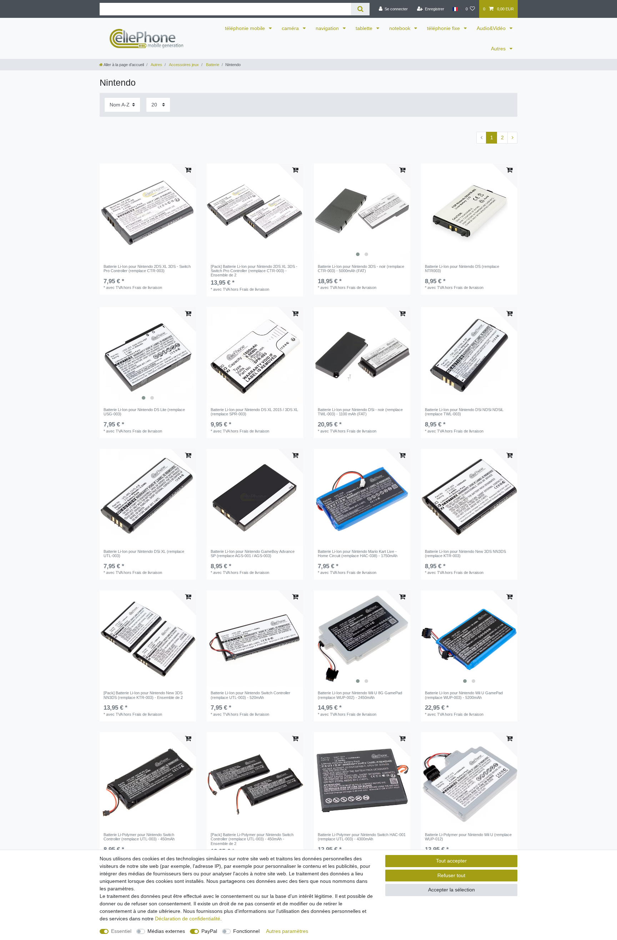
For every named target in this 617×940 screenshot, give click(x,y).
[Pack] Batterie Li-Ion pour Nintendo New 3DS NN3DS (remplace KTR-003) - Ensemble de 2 (143, 695)
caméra (291, 28)
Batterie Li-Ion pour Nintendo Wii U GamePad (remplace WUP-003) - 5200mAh (464, 695)
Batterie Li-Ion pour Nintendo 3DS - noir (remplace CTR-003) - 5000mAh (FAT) (361, 268)
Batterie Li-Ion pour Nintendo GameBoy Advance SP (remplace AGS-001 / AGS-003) (253, 553)
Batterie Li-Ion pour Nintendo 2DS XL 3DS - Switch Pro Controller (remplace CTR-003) (147, 268)
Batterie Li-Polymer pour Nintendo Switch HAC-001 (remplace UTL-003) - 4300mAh (362, 836)
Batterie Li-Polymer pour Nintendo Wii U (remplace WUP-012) (468, 836)
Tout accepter (451, 861)
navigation (328, 28)
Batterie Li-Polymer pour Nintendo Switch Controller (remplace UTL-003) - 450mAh (139, 836)
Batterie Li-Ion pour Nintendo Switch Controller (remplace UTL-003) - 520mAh (250, 695)
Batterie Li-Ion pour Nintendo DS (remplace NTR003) (462, 268)
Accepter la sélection (451, 889)
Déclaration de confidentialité (187, 918)
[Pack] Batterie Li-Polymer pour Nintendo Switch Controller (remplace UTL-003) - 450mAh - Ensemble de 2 (252, 839)
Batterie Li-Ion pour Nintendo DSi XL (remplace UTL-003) (144, 553)
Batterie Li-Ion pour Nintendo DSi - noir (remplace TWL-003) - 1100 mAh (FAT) (360, 412)
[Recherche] (360, 9)
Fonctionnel (246, 931)
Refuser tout (451, 875)
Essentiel (121, 931)
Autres (499, 48)
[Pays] (454, 9)
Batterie (212, 64)
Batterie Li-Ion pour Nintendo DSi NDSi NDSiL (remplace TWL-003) (464, 412)
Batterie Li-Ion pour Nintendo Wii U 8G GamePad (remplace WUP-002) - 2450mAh (360, 695)
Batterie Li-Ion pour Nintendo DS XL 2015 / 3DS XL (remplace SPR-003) (254, 412)
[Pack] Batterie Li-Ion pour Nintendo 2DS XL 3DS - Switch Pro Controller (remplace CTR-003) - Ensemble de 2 (254, 271)
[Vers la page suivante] (512, 138)
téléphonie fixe (444, 28)
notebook (400, 28)
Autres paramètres (287, 931)
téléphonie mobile (245, 28)
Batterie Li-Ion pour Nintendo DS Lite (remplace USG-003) (144, 412)
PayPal (209, 931)
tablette (365, 28)
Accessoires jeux (183, 64)
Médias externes (166, 931)
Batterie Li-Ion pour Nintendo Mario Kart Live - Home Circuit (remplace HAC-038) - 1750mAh (357, 553)
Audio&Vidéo (492, 28)
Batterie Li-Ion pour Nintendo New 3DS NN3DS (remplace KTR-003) (465, 553)
